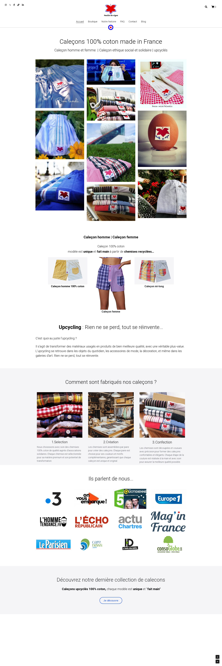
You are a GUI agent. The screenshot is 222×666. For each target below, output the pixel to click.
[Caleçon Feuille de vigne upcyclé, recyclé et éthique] (53, 522)
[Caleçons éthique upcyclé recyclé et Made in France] (92, 499)
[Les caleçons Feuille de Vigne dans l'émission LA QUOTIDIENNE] (130, 499)
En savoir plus (32, 645)
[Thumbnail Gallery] (59, 83)
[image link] (111, 10)
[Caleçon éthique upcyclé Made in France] (169, 499)
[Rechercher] (206, 7)
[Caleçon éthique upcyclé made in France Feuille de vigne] (53, 544)
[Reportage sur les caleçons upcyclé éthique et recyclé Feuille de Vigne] (53, 499)
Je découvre (110, 600)
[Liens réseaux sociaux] (6, 5)
